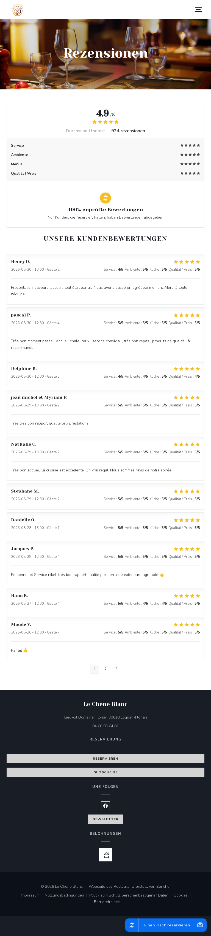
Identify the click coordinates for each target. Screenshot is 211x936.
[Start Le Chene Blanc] (17, 10)
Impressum (33, 896)
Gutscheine (105, 772)
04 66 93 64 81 (105, 726)
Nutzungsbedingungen (67, 896)
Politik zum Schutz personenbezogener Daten (131, 896)
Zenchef (163, 886)
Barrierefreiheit (107, 902)
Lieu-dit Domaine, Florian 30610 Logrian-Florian (128, 717)
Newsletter (105, 819)
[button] (198, 10)
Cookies (183, 896)
